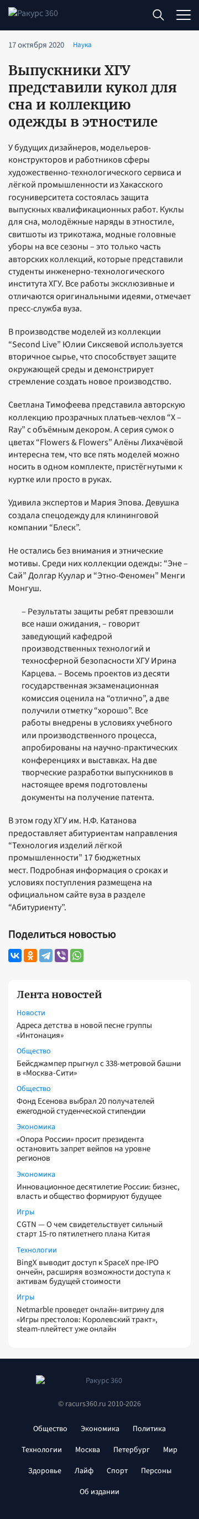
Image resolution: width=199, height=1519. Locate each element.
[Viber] (61, 955)
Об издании (99, 1491)
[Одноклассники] (30, 955)
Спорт (117, 1470)
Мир (170, 1449)
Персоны (156, 1470)
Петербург (131, 1449)
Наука (82, 45)
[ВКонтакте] (15, 955)
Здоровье (44, 1470)
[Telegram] (46, 955)
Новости (31, 1013)
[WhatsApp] (76, 955)
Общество (34, 1051)
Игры (25, 1212)
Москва (87, 1449)
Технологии (37, 1250)
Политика (149, 1428)
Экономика (36, 1126)
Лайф (84, 1470)
